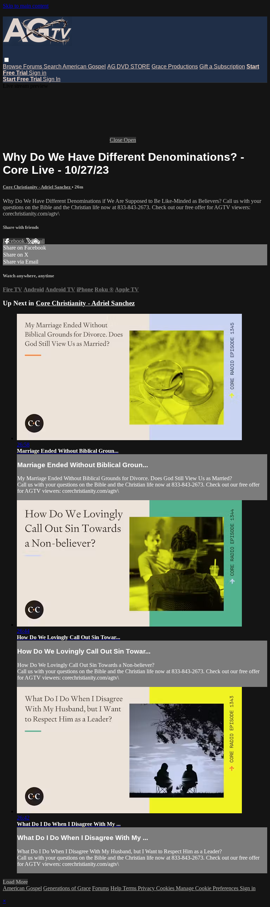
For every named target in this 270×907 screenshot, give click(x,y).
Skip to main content (26, 6)
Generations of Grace (67, 888)
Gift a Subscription (222, 66)
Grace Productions (175, 66)
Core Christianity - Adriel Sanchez (37, 187)
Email (38, 241)
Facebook (14, 241)
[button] (6, 60)
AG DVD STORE (128, 66)
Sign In (51, 79)
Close (117, 140)
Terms (130, 888)
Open (130, 140)
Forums (33, 66)
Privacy (147, 888)
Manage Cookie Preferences (208, 888)
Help (116, 888)
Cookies (166, 888)
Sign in (37, 73)
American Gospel (84, 66)
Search (53, 66)
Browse (13, 66)
